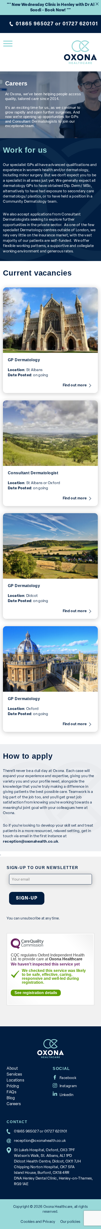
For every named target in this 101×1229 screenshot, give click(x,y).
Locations (15, 1080)
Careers (14, 1103)
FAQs (11, 1092)
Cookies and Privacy (38, 1221)
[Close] (97, 4)
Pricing (13, 1086)
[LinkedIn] (63, 1093)
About (12, 1068)
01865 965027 (35, 24)
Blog (11, 1098)
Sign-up (27, 898)
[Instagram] (65, 1085)
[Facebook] (64, 1077)
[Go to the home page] (80, 52)
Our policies (70, 1221)
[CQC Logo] (27, 947)
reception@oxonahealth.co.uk (40, 1140)
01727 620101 (80, 24)
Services (14, 1074)
